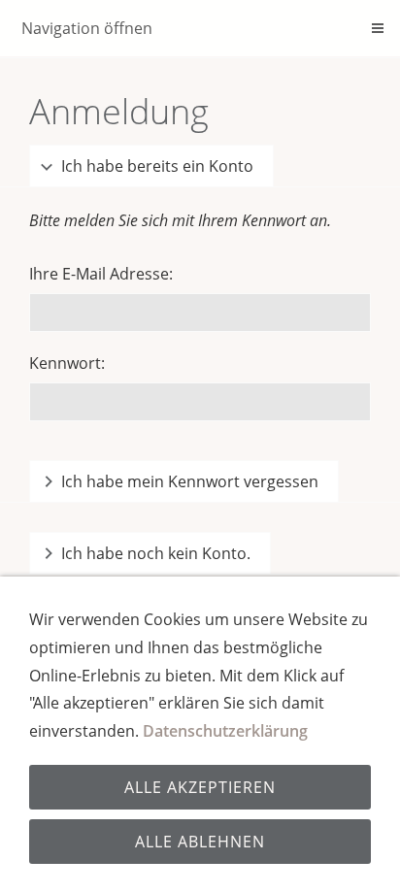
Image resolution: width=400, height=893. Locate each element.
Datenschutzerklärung (225, 731)
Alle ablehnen (200, 841)
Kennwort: (67, 363)
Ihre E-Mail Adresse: (101, 273)
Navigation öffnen (86, 28)
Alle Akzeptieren (200, 787)
